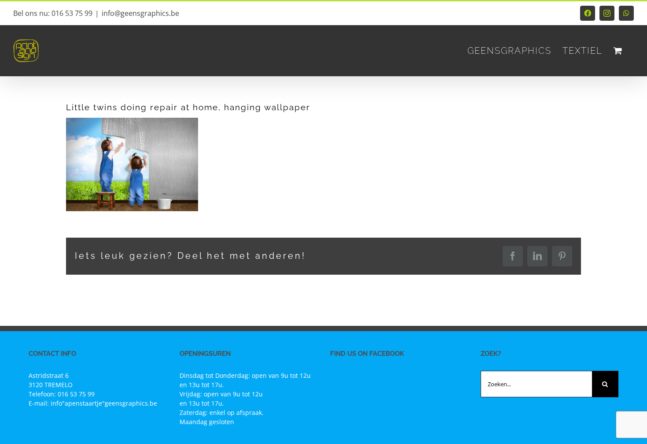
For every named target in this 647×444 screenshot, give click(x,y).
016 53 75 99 (76, 394)
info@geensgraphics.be (140, 13)
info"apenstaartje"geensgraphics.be (104, 403)
